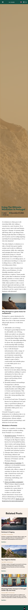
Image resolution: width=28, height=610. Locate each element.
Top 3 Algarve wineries (8, 560)
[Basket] (26, 2)
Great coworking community (14, 482)
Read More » (3, 541)
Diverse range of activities (13, 463)
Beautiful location (10, 436)
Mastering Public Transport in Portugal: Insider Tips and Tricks (13, 589)
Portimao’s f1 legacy (7, 532)
